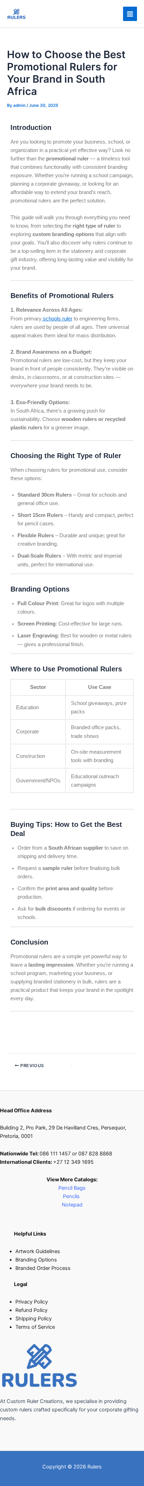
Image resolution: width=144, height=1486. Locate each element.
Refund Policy (31, 1310)
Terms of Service (35, 1327)
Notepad (72, 1205)
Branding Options (36, 1260)
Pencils (72, 1196)
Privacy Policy (31, 1302)
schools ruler (57, 319)
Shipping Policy (33, 1318)
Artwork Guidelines (37, 1251)
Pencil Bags (72, 1188)
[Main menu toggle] (130, 14)
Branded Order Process (43, 1268)
